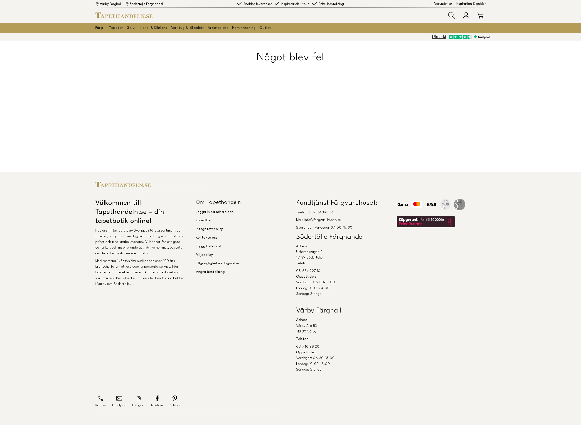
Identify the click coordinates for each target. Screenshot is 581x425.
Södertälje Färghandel (146, 4)
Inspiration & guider (471, 4)
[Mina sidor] (466, 15)
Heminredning (244, 28)
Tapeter (116, 28)
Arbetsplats (218, 28)
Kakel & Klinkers (153, 28)
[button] (451, 15)
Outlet (265, 28)
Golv (131, 28)
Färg (99, 28)
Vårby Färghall (110, 4)
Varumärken (443, 4)
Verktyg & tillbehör (187, 28)
